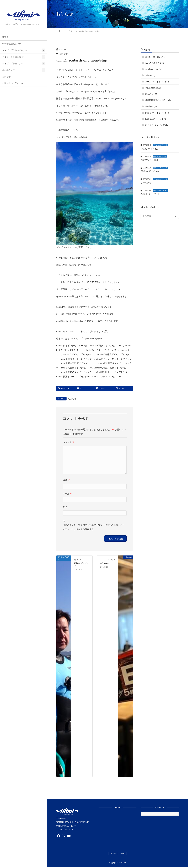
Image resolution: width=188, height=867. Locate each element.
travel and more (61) (153, 69)
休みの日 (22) (151, 94)
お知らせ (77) (151, 75)
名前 (66, 480)
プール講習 (146, 183)
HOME (5, 37)
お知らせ (6, 77)
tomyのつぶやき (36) (154, 63)
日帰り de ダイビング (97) (157, 113)
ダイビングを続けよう (12, 63)
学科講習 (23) (151, 106)
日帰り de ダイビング (160, 168)
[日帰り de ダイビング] (63, 666)
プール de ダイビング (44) (157, 82)
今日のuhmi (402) (153, 88)
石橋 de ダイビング (150, 171)
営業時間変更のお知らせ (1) (158, 100)
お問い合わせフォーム (12, 83)
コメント (68, 442)
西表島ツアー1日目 (150, 160)
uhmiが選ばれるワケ (11, 44)
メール (67, 493)
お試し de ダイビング (151, 148)
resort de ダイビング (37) (156, 57)
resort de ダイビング (159, 156)
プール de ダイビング (160, 145)
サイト (66, 507)
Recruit (122, 853)
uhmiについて (8, 70)
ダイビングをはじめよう (13, 57)
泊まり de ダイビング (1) (156, 125)
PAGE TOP (181, 838)
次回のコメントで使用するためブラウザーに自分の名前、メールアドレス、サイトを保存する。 (94, 527)
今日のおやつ (105, 563)
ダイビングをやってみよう (14, 50)
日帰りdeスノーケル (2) (156, 119)
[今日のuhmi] (125, 666)
